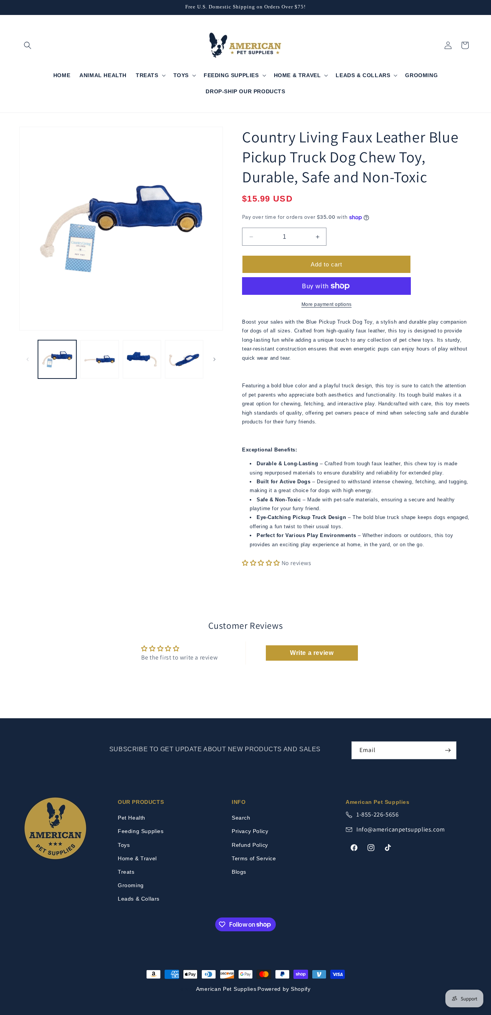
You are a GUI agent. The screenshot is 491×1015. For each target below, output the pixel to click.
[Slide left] (27, 359)
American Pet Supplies (226, 989)
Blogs (239, 872)
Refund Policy (250, 845)
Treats (126, 872)
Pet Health (131, 818)
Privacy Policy (250, 831)
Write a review (311, 653)
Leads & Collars (139, 899)
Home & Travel (137, 858)
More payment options (327, 304)
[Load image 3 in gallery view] (142, 359)
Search (241, 818)
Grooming (131, 885)
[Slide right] (214, 359)
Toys (124, 845)
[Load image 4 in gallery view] (184, 359)
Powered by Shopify (284, 989)
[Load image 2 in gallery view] (99, 359)
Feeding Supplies (141, 831)
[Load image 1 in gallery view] (57, 359)
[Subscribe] (447, 750)
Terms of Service (254, 858)
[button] (27, 45)
